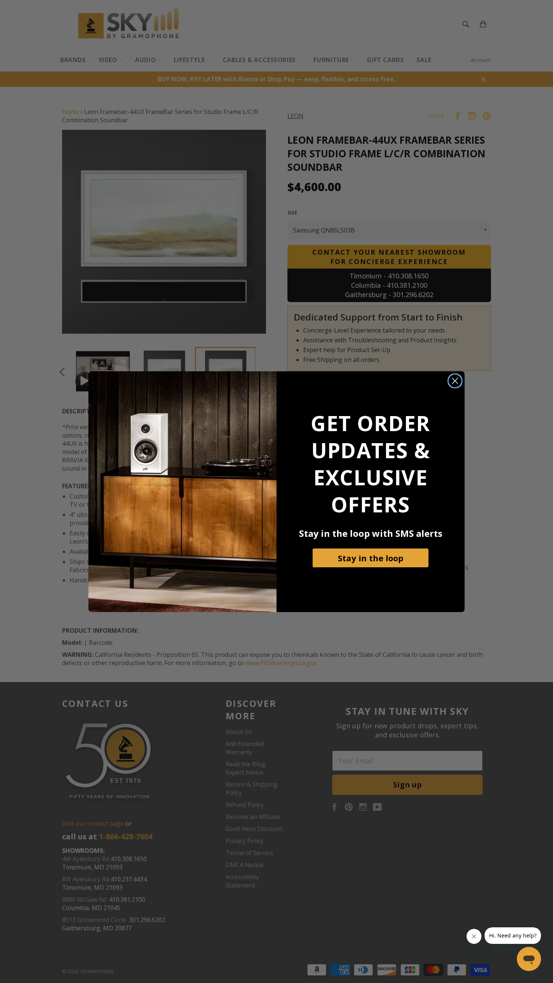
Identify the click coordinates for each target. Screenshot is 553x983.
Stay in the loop (370, 558)
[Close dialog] (455, 380)
